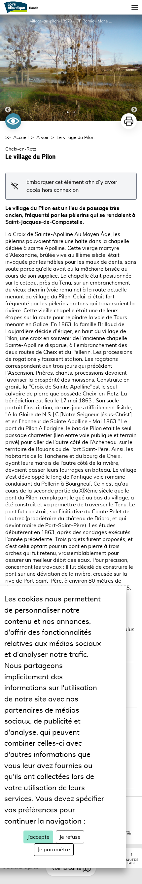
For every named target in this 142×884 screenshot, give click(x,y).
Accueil (20, 137)
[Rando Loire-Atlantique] (23, 7)
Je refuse (70, 837)
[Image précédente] (8, 68)
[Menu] (135, 7)
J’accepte (38, 837)
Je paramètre (54, 849)
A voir (42, 137)
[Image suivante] (134, 68)
